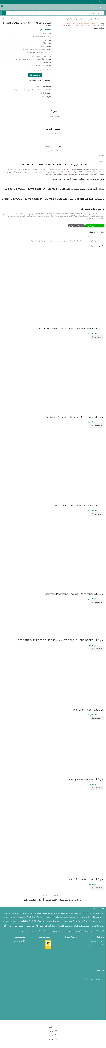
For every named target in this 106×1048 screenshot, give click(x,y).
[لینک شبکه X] (15, 1)
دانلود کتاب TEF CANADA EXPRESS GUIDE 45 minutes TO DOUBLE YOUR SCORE (61, 640)
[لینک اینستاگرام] (12, 1)
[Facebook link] (17, 1)
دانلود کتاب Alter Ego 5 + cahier (88, 710)
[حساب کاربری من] (7, 7)
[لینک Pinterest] (8, 1)
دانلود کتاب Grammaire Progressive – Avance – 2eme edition (74, 594)
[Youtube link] (10, 1)
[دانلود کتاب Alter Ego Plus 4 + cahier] (91, 733)
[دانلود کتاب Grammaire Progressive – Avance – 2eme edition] (89, 531)
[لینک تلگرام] (3, 1)
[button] (97, 337)
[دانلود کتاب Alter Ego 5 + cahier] (91, 663)
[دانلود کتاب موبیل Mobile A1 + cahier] (83, 810)
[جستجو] (4, 13)
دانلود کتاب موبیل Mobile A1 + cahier (86, 879)
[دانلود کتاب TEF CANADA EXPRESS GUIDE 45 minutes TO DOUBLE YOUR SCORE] (89, 619)
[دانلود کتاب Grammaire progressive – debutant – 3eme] (89, 442)
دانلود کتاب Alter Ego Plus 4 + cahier (86, 779)
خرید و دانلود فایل (35, 75)
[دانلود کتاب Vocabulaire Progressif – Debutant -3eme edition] (89, 354)
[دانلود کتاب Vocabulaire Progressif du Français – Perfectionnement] (89, 265)
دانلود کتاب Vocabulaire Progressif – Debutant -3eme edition (74, 417)
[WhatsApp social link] (5, 1)
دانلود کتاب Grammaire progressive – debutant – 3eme (77, 505)
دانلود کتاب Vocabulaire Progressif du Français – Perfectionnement (71, 328)
